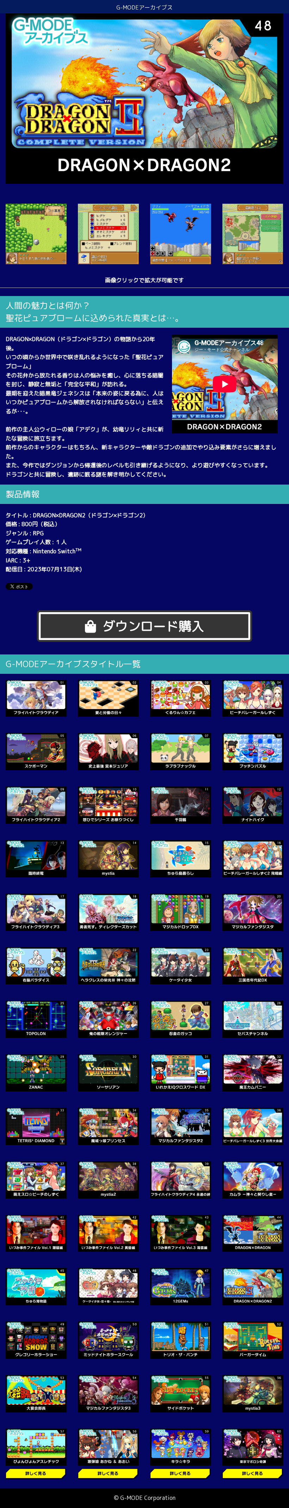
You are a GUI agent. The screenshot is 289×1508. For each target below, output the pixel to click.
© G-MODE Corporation (145, 1498)
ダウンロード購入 (153, 626)
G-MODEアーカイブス (144, 7)
